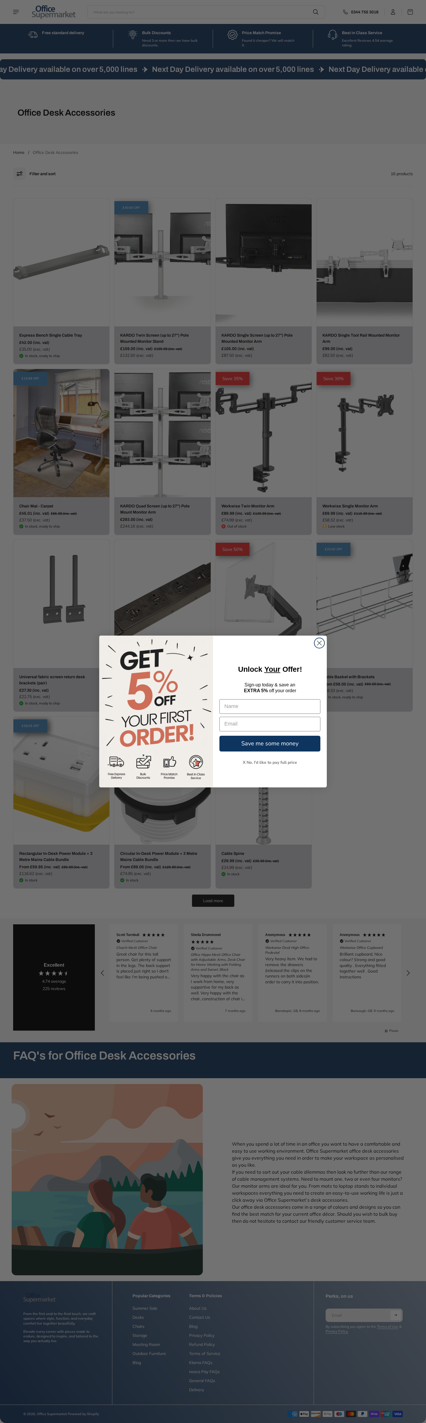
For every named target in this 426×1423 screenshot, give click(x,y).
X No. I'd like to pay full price (270, 762)
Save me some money (269, 743)
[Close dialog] (319, 643)
